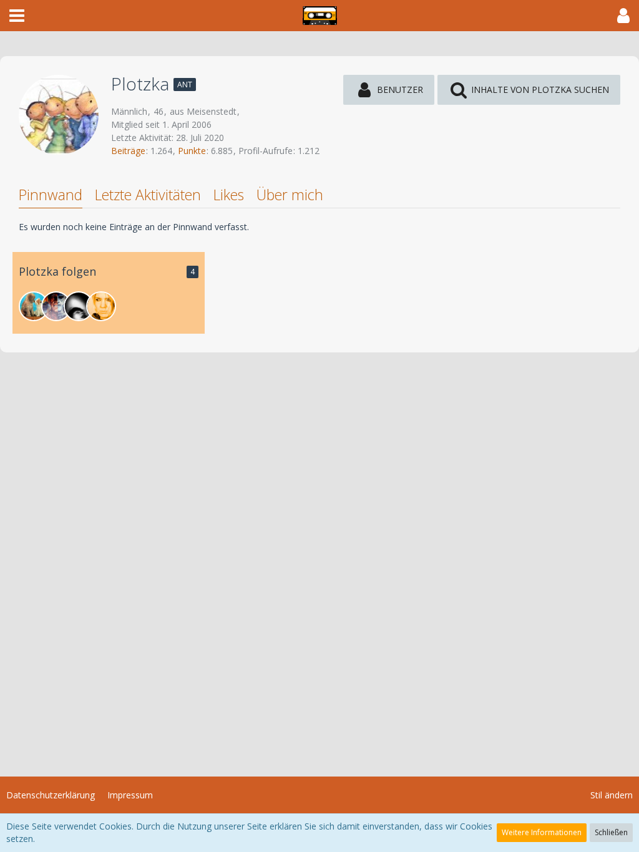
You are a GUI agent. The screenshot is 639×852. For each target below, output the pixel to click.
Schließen (611, 832)
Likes (228, 195)
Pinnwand (50, 195)
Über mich (289, 195)
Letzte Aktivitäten (148, 195)
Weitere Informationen (542, 832)
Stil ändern (611, 795)
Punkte (192, 151)
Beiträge (128, 151)
